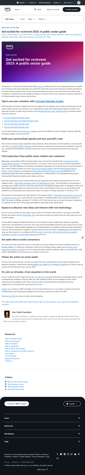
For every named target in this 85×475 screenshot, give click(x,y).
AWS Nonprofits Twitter (15, 387)
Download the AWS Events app (20, 146)
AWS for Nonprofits (11, 346)
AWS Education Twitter (15, 384)
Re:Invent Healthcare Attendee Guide (16, 118)
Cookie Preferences (27, 462)
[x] (57, 454)
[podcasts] (79, 454)
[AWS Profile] (79, 2)
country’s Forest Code (44, 232)
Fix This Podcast (10, 356)
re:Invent (40, 86)
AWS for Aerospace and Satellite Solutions (19, 351)
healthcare (74, 302)
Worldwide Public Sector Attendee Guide (52, 111)
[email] (57, 458)
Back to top (41, 469)
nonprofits (5, 304)
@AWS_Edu (47, 264)
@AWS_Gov (38, 264)
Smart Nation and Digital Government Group (48, 171)
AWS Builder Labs (29, 215)
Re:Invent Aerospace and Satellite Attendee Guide (21, 121)
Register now (6, 289)
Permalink (39, 37)
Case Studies (9, 353)
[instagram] (68, 454)
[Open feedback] (83, 237)
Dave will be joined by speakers (42, 169)
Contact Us (9, 361)
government (66, 302)
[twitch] (72, 454)
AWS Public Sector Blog (10, 27)
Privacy (6, 462)
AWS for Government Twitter (17, 382)
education (52, 302)
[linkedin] (65, 454)
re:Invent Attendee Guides (49, 101)
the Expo (67, 212)
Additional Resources (12, 358)
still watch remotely (44, 277)
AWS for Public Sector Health (15, 348)
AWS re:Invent (44, 302)
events (59, 302)
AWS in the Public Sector (13, 339)
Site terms (15, 462)
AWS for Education (11, 344)
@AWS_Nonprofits (61, 264)
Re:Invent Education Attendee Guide (16, 124)
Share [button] (48, 37)
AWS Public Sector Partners (28, 302)
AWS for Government (12, 341)
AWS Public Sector (12, 302)
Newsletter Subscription (15, 389)
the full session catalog (28, 131)
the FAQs (12, 296)
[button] (72, 9)
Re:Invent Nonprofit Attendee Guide (16, 127)
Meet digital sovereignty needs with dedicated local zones (34, 183)
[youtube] (75, 454)
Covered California (13, 171)
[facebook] (61, 454)
